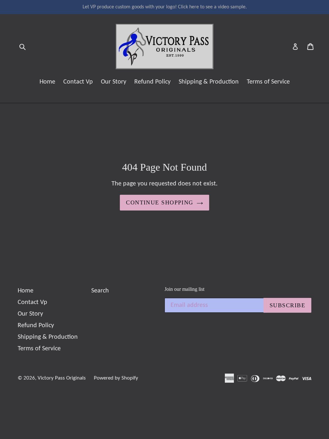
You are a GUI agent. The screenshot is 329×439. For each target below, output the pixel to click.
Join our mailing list (184, 289)
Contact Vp (78, 82)
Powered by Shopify (116, 378)
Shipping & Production (209, 82)
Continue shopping (159, 202)
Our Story (113, 82)
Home (47, 82)
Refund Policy (152, 82)
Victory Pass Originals (62, 378)
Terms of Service (268, 82)
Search (100, 291)
